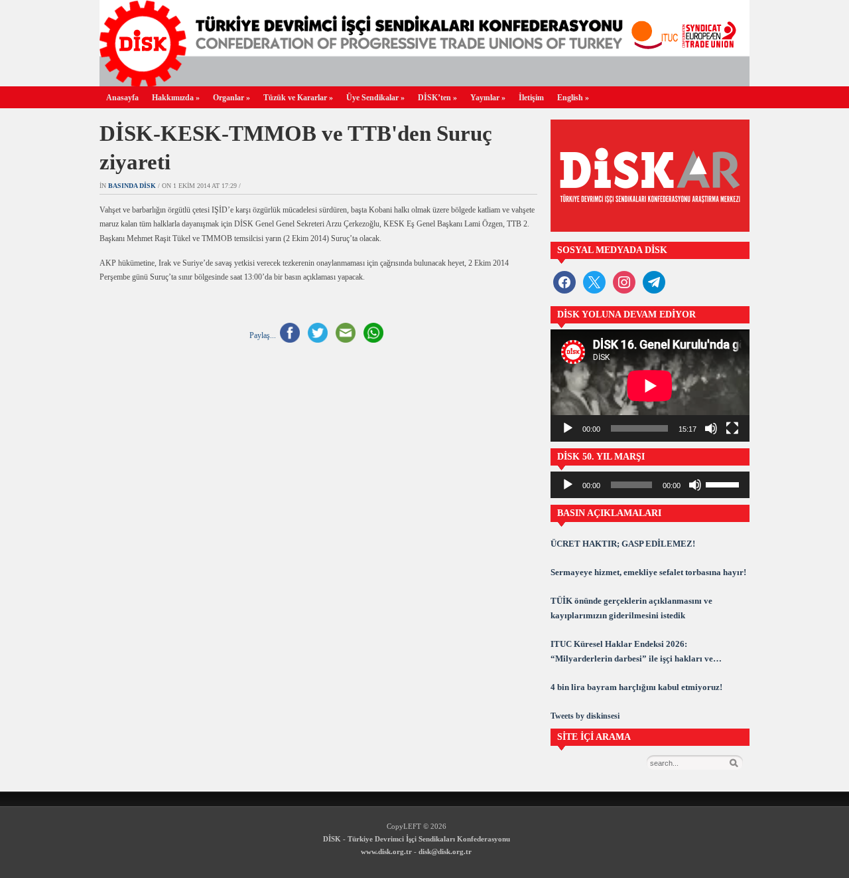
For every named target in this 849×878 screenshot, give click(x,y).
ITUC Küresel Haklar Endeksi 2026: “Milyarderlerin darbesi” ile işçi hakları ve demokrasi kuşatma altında (632, 652)
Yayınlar (487, 97)
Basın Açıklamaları (609, 513)
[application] (650, 385)
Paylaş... (262, 335)
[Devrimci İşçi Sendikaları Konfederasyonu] (424, 82)
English (573, 97)
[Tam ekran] (732, 428)
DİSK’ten (437, 97)
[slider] (724, 483)
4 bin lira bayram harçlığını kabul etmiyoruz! (636, 687)
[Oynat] (567, 428)
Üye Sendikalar (375, 97)
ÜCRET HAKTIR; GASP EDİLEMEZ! (623, 544)
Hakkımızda (176, 97)
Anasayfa (122, 97)
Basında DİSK (132, 185)
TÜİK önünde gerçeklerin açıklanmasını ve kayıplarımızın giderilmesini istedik (631, 608)
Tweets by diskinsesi (585, 716)
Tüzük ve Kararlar (298, 97)
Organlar (231, 97)
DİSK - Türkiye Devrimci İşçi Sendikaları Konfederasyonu (416, 839)
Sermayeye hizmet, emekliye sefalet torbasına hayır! (648, 572)
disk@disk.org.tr (445, 851)
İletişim (531, 97)
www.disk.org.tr (386, 851)
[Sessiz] (711, 428)
